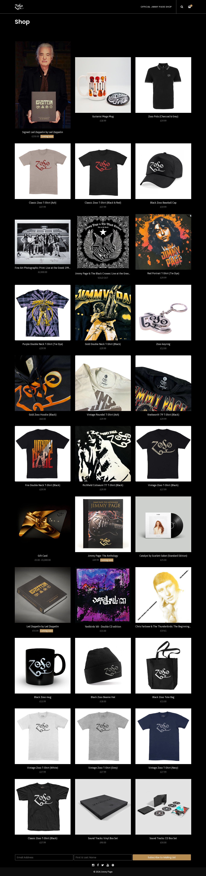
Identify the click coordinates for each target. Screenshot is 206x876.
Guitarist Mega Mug (103, 116)
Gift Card (43, 555)
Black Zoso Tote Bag (163, 697)
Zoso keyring (163, 344)
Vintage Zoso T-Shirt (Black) (163, 485)
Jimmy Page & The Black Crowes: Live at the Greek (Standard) (108, 273)
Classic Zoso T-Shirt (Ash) (42, 202)
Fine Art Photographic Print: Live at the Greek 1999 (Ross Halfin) (50, 267)
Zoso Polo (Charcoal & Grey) (163, 116)
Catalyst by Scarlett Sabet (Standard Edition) (163, 555)
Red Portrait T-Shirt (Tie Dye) (163, 273)
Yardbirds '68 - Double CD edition (103, 626)
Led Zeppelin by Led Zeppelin (43, 626)
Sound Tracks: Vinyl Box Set (103, 838)
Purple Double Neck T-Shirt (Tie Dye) (42, 344)
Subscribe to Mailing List (162, 857)
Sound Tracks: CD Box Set (163, 838)
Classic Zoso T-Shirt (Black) (42, 838)
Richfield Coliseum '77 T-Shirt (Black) (103, 485)
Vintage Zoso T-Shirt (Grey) (103, 767)
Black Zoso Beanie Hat (103, 697)
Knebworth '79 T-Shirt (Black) (163, 414)
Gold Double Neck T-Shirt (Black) (103, 344)
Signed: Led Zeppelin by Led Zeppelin (42, 132)
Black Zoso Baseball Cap (163, 202)
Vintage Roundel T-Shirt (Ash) (103, 414)
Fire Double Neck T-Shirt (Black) (42, 485)
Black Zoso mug (42, 697)
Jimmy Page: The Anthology (103, 555)
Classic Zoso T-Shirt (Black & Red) (103, 202)
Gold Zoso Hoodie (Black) (42, 414)
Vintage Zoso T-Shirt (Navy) (163, 767)
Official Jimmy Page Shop (156, 6)
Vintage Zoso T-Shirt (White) (42, 767)
